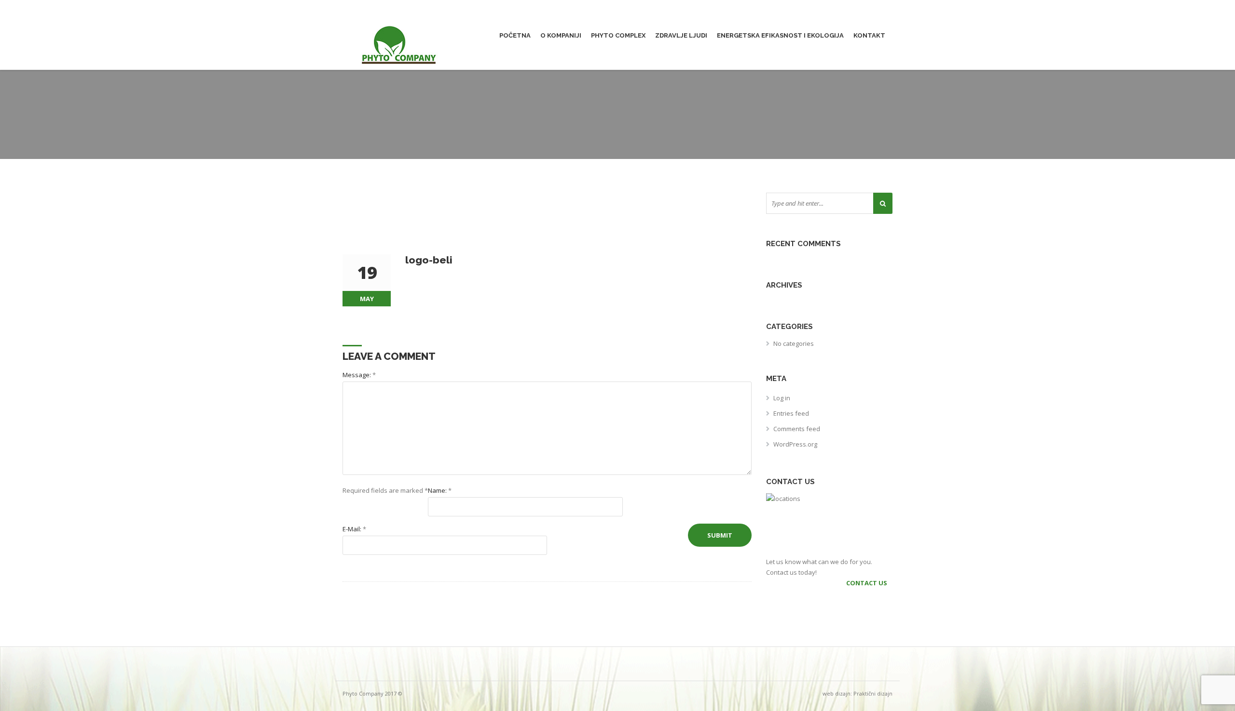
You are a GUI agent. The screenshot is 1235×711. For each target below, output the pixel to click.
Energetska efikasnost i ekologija (780, 35)
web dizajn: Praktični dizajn (857, 693)
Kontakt (869, 35)
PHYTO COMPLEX (618, 35)
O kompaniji (560, 35)
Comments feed (796, 428)
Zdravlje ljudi (681, 35)
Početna (515, 35)
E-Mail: (354, 529)
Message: (359, 374)
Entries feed (791, 413)
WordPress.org (795, 444)
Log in (781, 398)
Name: (440, 490)
